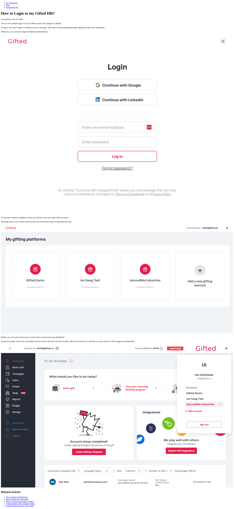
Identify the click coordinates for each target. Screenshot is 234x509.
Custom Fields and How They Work (20, 506)
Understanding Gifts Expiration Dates (20, 504)
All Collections (11, 3)
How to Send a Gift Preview (17, 497)
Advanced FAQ (12, 7)
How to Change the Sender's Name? (20, 501)
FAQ (8, 5)
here (44, 28)
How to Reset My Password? (17, 499)
